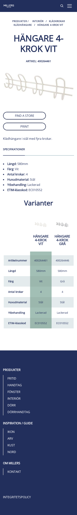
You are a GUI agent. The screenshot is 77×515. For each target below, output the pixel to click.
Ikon (11, 432)
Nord (11, 452)
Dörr (11, 405)
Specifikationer (14, 149)
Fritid (11, 378)
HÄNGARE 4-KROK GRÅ (62, 240)
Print (24, 126)
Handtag (14, 385)
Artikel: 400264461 (38, 61)
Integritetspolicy (17, 497)
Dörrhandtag (18, 412)
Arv (10, 438)
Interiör (38, 21)
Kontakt (14, 472)
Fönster (13, 392)
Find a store (24, 116)
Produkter (19, 21)
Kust (11, 445)
